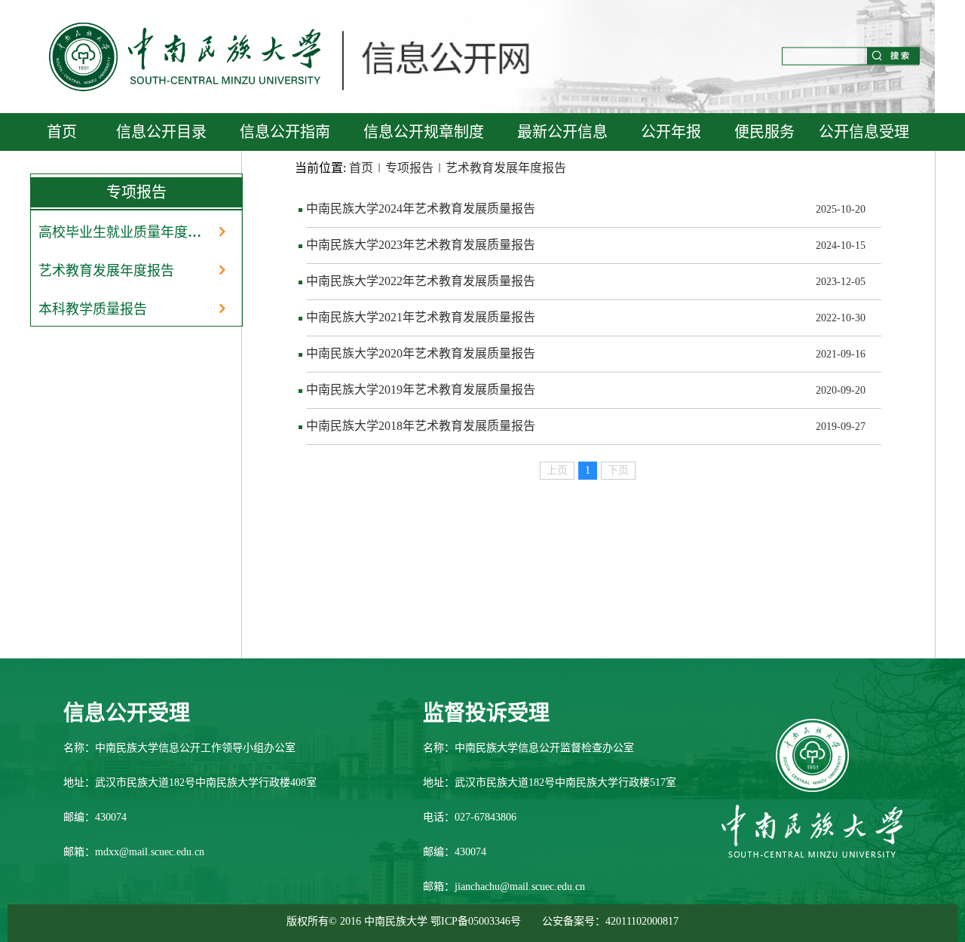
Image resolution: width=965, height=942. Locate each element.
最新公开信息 (562, 132)
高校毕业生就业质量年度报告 (125, 232)
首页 (62, 132)
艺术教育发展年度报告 (106, 270)
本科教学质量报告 (92, 309)
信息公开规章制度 (423, 132)
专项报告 (409, 167)
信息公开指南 (285, 132)
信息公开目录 (161, 132)
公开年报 (671, 132)
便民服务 (764, 132)
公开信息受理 (864, 132)
